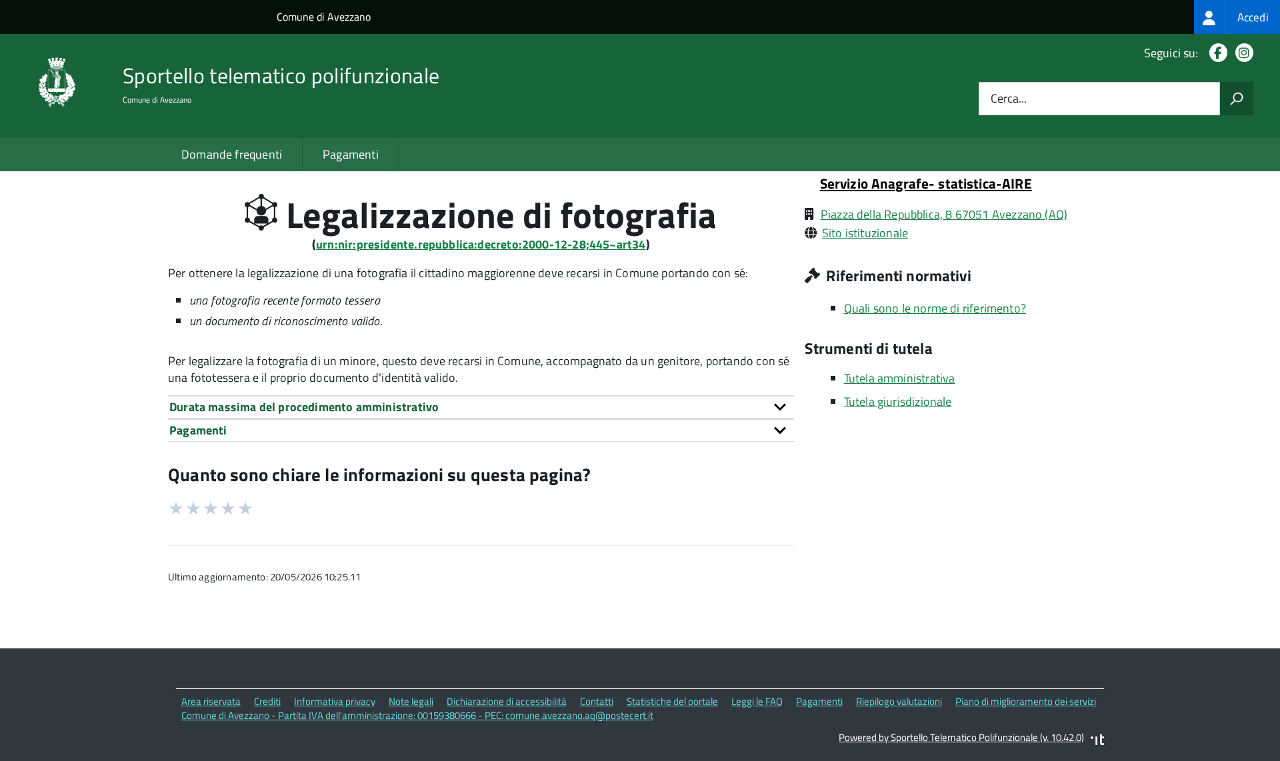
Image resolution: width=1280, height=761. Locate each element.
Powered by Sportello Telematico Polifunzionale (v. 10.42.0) (961, 737)
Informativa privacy (334, 701)
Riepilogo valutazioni (899, 701)
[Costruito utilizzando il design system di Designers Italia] (1097, 741)
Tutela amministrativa (899, 378)
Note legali (411, 701)
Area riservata (211, 701)
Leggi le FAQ (757, 701)
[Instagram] (1241, 53)
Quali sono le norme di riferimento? (935, 308)
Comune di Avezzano (324, 17)
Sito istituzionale (865, 233)
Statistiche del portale (672, 701)
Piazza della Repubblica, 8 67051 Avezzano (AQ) (944, 214)
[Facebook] (1215, 53)
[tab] (481, 407)
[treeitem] (1237, 17)
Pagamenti (351, 154)
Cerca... (1009, 99)
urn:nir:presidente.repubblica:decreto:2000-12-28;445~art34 (480, 244)
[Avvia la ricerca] (1236, 98)
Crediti (267, 701)
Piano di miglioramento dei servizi (1025, 701)
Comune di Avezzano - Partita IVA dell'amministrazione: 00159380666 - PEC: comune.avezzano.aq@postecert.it (417, 715)
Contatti (596, 701)
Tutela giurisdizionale (898, 401)
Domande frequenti (231, 154)
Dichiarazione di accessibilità (507, 701)
